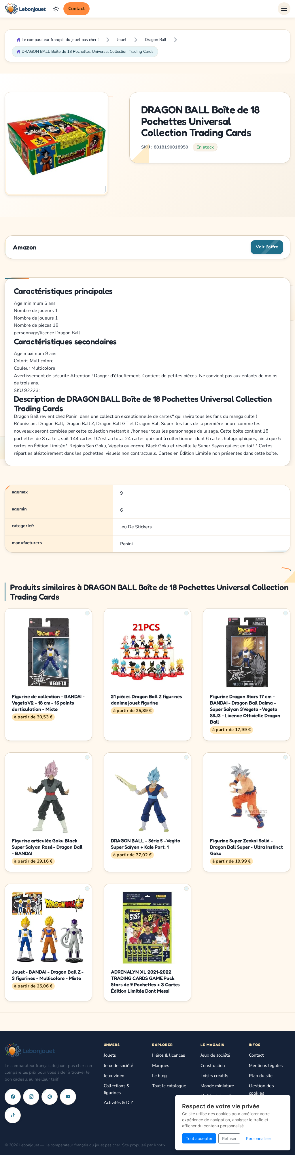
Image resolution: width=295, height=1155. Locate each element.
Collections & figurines (117, 1089)
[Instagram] (31, 1097)
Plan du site (261, 1076)
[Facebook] (13, 1097)
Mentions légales (266, 1065)
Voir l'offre (267, 247)
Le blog (159, 1076)
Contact (76, 8)
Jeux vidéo (114, 1076)
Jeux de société (118, 1065)
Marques (160, 1065)
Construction (213, 1065)
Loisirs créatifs (214, 1076)
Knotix (159, 1145)
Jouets (110, 1055)
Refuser (229, 1138)
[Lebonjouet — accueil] (25, 9)
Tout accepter (199, 1138)
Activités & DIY (118, 1102)
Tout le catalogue (169, 1086)
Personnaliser (258, 1138)
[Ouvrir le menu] (284, 8)
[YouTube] (68, 1097)
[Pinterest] (49, 1097)
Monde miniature (217, 1086)
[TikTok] (13, 1115)
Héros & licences (168, 1055)
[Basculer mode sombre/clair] (56, 8)
